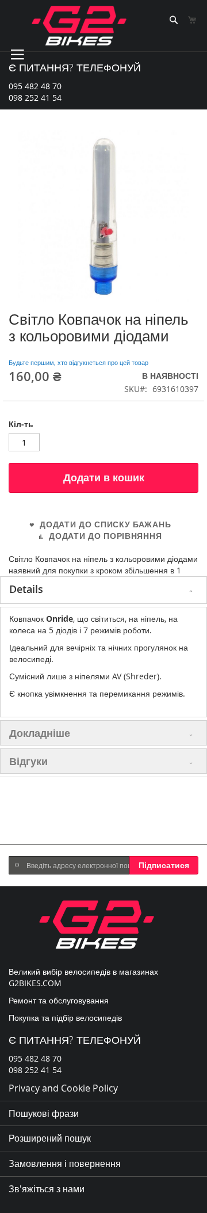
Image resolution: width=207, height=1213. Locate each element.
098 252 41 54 (35, 97)
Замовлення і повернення (65, 1163)
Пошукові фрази (44, 1113)
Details (26, 589)
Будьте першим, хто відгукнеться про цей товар (78, 362)
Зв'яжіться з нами (47, 1188)
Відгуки (28, 761)
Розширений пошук (50, 1138)
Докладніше (39, 733)
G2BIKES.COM (35, 983)
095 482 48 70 (35, 86)
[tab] (103, 590)
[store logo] (79, 25)
